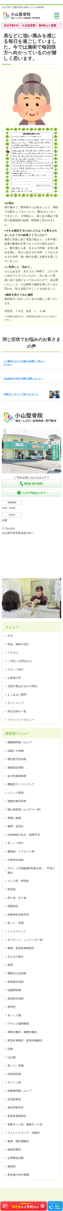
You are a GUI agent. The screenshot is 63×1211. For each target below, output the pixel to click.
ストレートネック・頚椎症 (24, 1132)
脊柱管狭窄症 (16, 1107)
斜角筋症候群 (16, 981)
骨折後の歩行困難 (18, 1174)
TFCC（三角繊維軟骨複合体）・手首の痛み (31, 870)
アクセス (13, 652)
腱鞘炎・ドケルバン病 (21, 851)
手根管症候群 (16, 859)
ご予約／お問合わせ (20, 661)
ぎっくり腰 (14, 1015)
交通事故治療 (16, 1158)
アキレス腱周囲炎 (18, 1023)
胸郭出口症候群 (17, 973)
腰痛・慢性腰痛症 (18, 1141)
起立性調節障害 (17, 776)
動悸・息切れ (16, 826)
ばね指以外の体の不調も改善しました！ (23, 378)
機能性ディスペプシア (21, 784)
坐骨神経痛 (14, 1074)
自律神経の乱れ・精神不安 (24, 834)
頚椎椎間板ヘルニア (20, 1090)
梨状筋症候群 (16, 998)
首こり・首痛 (16, 922)
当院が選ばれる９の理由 (22, 686)
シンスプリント (17, 931)
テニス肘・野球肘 (18, 880)
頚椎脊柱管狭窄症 (18, 914)
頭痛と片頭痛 (16, 750)
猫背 (10, 964)
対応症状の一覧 (17, 711)
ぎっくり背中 (16, 843)
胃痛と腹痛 (14, 818)
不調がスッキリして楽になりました (21, 394)
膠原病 (12, 1166)
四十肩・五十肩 (17, 897)
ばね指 (12, 1057)
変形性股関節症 (17, 1116)
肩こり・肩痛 (16, 1065)
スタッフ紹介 (16, 669)
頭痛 (10, 1048)
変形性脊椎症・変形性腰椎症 (25, 1040)
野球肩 (12, 889)
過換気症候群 (16, 767)
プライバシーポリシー (21, 719)
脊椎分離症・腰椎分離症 (22, 1032)
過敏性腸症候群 (17, 801)
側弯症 (12, 1006)
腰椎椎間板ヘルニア (20, 742)
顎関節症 (13, 906)
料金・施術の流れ (18, 644)
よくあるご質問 (17, 694)
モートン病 (14, 1082)
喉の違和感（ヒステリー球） (25, 809)
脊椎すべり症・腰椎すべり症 (25, 1124)
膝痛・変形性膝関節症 (21, 948)
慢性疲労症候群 (17, 759)
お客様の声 (14, 677)
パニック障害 (16, 792)
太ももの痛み (16, 956)
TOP (10, 635)
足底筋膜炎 (14, 1099)
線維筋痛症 (14, 1149)
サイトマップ (16, 703)
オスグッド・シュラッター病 (25, 939)
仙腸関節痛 (14, 990)
